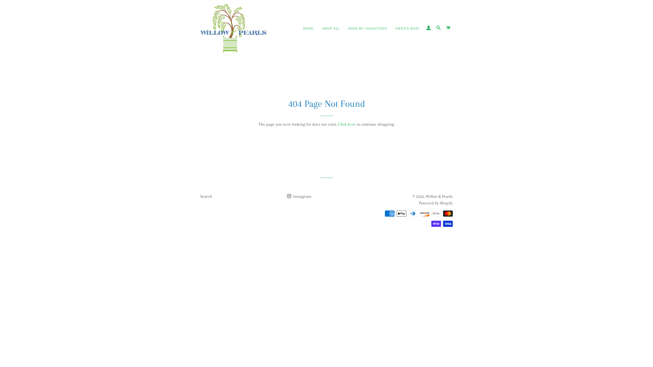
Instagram (301, 196)
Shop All (331, 28)
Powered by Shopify (436, 203)
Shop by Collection (367, 28)
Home (308, 28)
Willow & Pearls (439, 196)
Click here (347, 124)
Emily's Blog (408, 28)
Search (206, 196)
